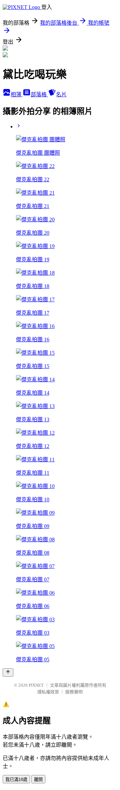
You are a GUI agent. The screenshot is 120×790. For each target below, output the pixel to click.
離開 (38, 779)
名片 (61, 94)
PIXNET (36, 685)
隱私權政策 (48, 691)
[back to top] (8, 672)
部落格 (39, 94)
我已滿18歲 (16, 779)
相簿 (17, 94)
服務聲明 (74, 691)
